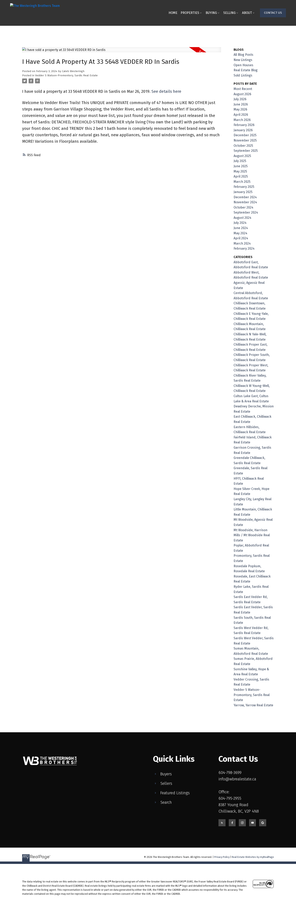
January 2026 (243, 130)
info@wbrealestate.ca (237, 779)
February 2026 (244, 125)
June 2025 (241, 166)
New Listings (243, 60)
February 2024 (244, 248)
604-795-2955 (229, 798)
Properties (190, 13)
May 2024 (240, 233)
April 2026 (241, 115)
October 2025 (243, 146)
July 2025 (240, 161)
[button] (273, 12)
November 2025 (245, 140)
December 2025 (245, 135)
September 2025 (246, 151)
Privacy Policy (222, 856)
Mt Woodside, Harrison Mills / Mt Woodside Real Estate (252, 535)
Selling (229, 13)
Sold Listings (243, 75)
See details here (166, 91)
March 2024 (242, 243)
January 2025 (243, 192)
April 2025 (241, 176)
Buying (211, 13)
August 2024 (242, 218)
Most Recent (243, 89)
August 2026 (242, 94)
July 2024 (240, 223)
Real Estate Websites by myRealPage (253, 856)
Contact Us (273, 12)
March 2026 (242, 120)
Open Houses (243, 65)
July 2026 (240, 99)
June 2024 (241, 228)
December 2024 (245, 197)
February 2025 (244, 187)
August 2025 (242, 156)
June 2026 (241, 104)
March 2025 (242, 182)
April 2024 (241, 238)
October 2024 (243, 207)
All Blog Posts (243, 55)
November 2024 (245, 202)
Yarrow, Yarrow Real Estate (253, 705)
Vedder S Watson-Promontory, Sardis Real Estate (66, 75)
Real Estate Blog (246, 70)
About (247, 13)
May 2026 (240, 109)
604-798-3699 (229, 772)
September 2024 (246, 212)
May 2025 (240, 171)
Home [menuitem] (173, 13)
